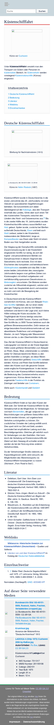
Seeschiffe (36, 359)
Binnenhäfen (18, 411)
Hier (36, 696)
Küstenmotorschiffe (24, 75)
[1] (44, 218)
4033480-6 (38, 582)
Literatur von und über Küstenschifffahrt (25, 552)
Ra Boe (34, 645)
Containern (34, 383)
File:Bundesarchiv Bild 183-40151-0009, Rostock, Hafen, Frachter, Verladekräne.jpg (30, 620)
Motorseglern (10, 282)
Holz (6, 227)
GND (30, 582)
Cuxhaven (23, 55)
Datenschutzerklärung (34, 721)
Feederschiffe (21, 380)
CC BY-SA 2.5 (21, 648)
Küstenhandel (21, 387)
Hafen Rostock (24, 187)
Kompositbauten (11, 238)
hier (26, 696)
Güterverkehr (33, 72)
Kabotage (27, 209)
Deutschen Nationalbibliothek (31, 555)
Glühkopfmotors (11, 267)
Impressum (14, 721)
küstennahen (10, 72)
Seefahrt (36, 387)
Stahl (6, 233)
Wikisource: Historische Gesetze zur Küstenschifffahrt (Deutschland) (23, 545)
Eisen (29, 230)
